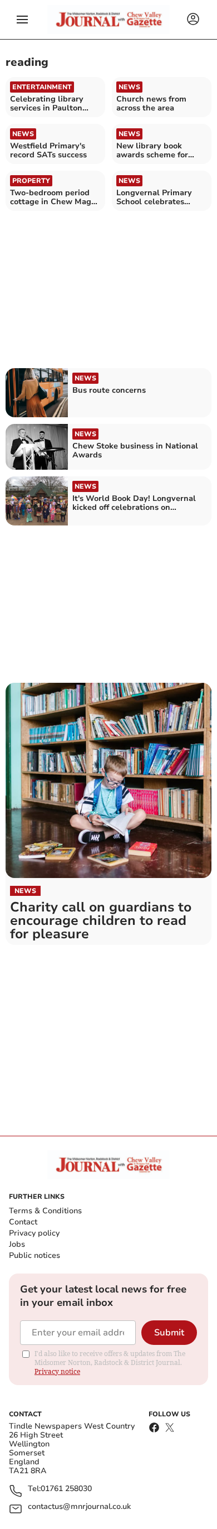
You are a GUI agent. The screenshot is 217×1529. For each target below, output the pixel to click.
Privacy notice (57, 1371)
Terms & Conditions (45, 1210)
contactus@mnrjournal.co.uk (79, 1507)
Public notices (34, 1255)
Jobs (17, 1244)
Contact (23, 1222)
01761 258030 (66, 1489)
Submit (169, 1333)
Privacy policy (34, 1233)
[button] (22, 19)
